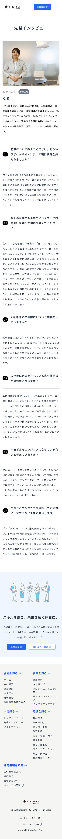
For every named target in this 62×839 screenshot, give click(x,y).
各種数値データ (41, 757)
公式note (36, 810)
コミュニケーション (44, 749)
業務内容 (38, 679)
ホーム (7, 679)
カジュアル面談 (40, 646)
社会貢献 (9, 697)
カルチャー (10, 693)
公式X (48, 810)
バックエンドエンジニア (45, 698)
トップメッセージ (13, 718)
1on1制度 (38, 722)
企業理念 (9, 688)
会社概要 (9, 684)
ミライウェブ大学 (42, 735)
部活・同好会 (40, 753)
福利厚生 (38, 718)
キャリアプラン (41, 684)
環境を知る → (42, 711)
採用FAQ (9, 776)
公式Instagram (20, 810)
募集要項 (41, 7)
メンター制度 (40, 726)
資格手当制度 (40, 744)
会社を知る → (12, 673)
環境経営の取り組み (15, 702)
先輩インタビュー (13, 722)
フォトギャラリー (13, 726)
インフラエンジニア (44, 704)
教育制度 (38, 731)
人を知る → (11, 711)
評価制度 (38, 740)
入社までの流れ (12, 771)
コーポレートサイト (28, 818)
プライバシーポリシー (29, 824)
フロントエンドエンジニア (45, 690)
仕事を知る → (42, 673)
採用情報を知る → (15, 765)
